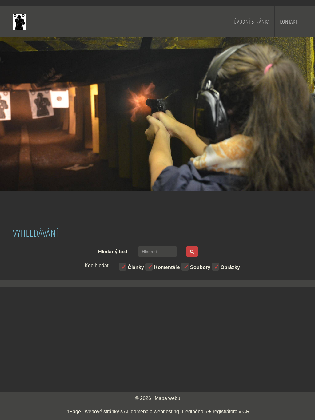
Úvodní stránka (252, 21)
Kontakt (288, 21)
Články (135, 267)
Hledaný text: (113, 251)
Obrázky (229, 267)
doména (140, 411)
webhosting (166, 411)
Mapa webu (167, 398)
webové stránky (102, 411)
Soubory (199, 267)
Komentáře (166, 267)
